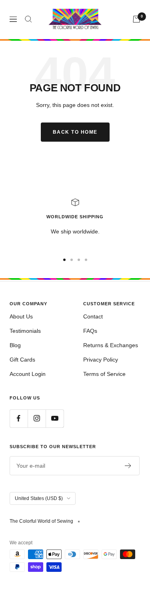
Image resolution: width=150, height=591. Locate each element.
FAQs (90, 331)
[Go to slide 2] (71, 260)
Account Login (28, 374)
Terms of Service (104, 374)
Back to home (75, 132)
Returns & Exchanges (110, 345)
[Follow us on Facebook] (19, 418)
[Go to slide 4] (86, 260)
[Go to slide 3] (79, 260)
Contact (93, 316)
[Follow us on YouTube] (55, 418)
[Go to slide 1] (64, 260)
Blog (15, 345)
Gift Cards (22, 359)
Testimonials (25, 331)
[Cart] (136, 19)
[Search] (28, 19)
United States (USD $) (39, 498)
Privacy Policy (100, 359)
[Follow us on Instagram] (37, 418)
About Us (21, 316)
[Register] (128, 465)
